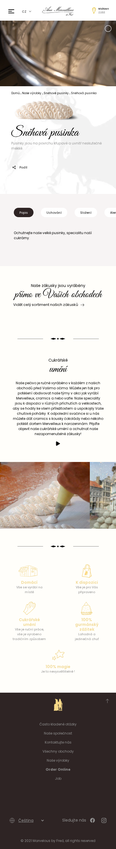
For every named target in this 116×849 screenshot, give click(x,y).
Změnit (101, 12)
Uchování (54, 212)
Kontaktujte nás (58, 742)
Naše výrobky (58, 760)
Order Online (58, 769)
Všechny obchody (58, 751)
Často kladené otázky (58, 724)
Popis (23, 212)
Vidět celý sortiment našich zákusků (45, 304)
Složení (86, 212)
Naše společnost (58, 733)
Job (58, 778)
